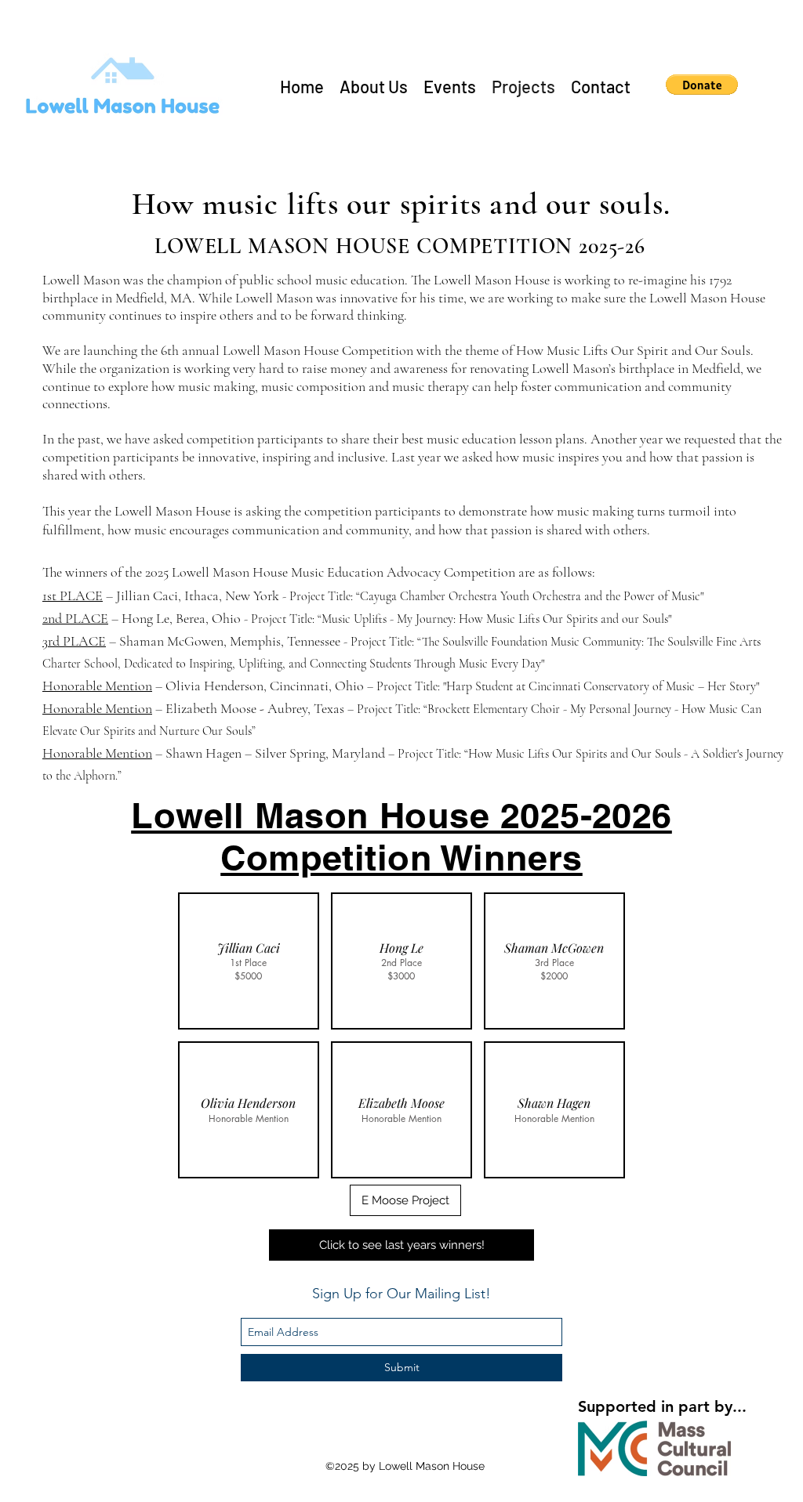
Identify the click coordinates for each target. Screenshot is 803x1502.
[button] (702, 84)
